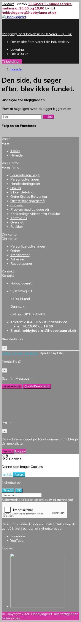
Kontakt (8, 4)
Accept (19, 474)
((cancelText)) (12, 386)
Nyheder (17, 155)
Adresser (17, 259)
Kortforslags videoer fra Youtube (35, 213)
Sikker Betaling (21, 192)
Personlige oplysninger (27, 246)
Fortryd (7, 451)
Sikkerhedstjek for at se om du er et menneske (37, 499)
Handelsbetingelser (25, 183)
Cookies (16, 205)
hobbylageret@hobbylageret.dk (29, 12)
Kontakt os (18, 218)
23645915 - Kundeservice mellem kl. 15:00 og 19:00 (37, 6)
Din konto (9, 234)
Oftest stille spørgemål (27, 201)
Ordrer (15, 250)
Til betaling (12, 61)
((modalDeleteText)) (37, 386)
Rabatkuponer (21, 263)
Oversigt (17, 222)
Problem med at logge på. (29, 209)
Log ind (20, 451)
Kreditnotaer (20, 255)
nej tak (7, 474)
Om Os (15, 188)
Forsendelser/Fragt (25, 175)
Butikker (16, 226)
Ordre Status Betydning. (29, 196)
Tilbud (15, 151)
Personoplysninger (24, 179)
